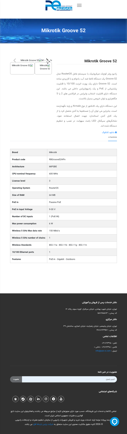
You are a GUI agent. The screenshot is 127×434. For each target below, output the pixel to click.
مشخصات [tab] (112, 137)
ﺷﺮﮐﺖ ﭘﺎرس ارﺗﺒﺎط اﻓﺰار (42, 424)
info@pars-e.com (103, 351)
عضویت (16, 379)
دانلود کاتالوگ (108, 132)
